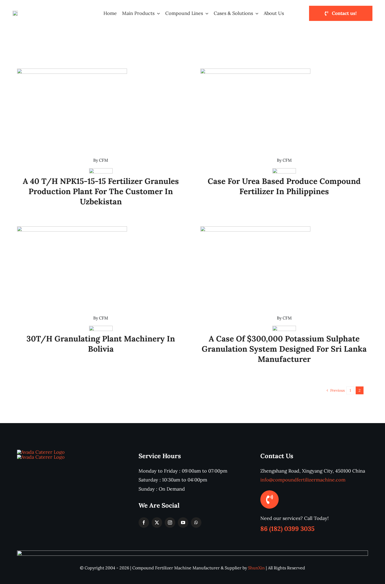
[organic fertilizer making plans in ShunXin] (41, 457)
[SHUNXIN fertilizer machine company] (41, 452)
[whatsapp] (196, 522)
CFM (103, 160)
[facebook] (144, 522)
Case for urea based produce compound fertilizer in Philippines (284, 186)
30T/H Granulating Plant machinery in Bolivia (100, 344)
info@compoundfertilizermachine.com (302, 480)
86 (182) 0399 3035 (287, 529)
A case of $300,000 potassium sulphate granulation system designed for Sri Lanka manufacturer (284, 349)
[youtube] (183, 522)
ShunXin (256, 567)
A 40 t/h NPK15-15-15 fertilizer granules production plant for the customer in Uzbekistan (101, 191)
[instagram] (170, 522)
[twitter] (157, 522)
